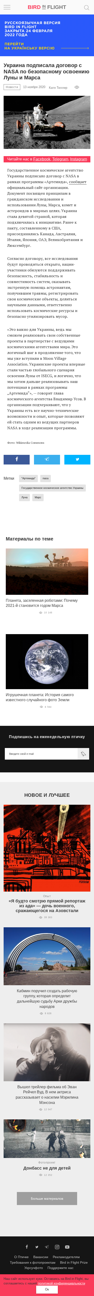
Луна (24, 497)
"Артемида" (28, 478)
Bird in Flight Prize (74, 1262)
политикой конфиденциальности (61, 1283)
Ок (47, 1289)
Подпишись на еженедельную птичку (47, 737)
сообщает (78, 181)
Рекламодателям (66, 1257)
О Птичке (21, 1257)
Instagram (78, 159)
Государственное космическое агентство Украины (52, 487)
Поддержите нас (60, 1268)
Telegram (60, 159)
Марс (38, 497)
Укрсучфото (33, 1268)
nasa (45, 478)
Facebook (41, 159)
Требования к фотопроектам (32, 1262)
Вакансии (40, 1257)
